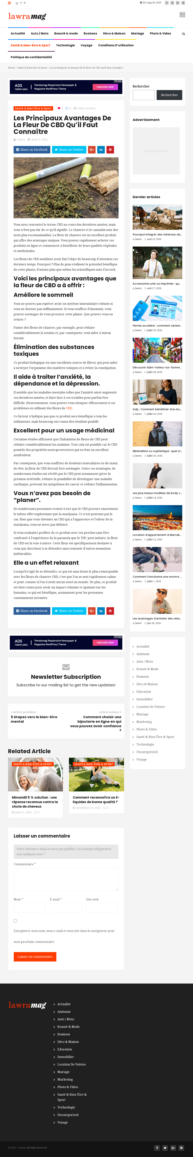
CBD (69, 408)
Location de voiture (150, 707)
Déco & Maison (114, 33)
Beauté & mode (66, 33)
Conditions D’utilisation (116, 45)
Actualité (18, 33)
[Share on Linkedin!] (101, 150)
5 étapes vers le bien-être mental (34, 719)
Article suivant (109, 712)
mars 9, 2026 (23, 812)
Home (11, 67)
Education (143, 691)
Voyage (86, 45)
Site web (92, 899)
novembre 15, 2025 (88, 807)
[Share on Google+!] (92, 150)
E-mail (56, 899)
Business (90, 33)
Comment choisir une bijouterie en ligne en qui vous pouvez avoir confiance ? (95, 724)
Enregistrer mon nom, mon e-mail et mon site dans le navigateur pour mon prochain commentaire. (64, 936)
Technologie (65, 45)
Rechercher (141, 86)
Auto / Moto (39, 33)
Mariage (137, 33)
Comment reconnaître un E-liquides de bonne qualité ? (96, 799)
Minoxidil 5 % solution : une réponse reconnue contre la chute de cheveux (35, 802)
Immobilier (144, 699)
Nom (18, 899)
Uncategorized (147, 752)
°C (21, 3)
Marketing (144, 722)
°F (24, 3)
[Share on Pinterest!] (110, 150)
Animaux (142, 654)
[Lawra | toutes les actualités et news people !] (27, 16)
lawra (21, 139)
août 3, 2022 (39, 139)
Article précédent (24, 712)
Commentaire (25, 864)
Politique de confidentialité (31, 57)
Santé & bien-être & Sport (30, 45)
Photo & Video (160, 33)
